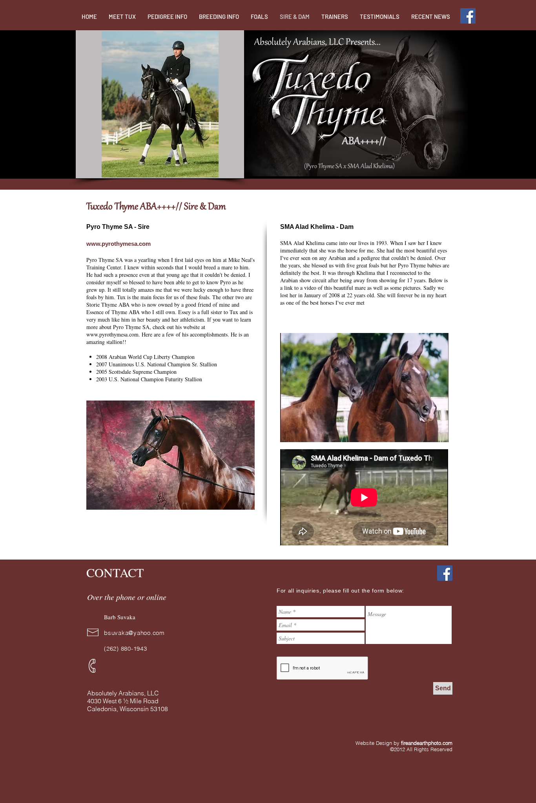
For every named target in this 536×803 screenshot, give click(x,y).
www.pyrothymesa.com (112, 334)
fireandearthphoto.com (426, 743)
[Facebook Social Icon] (468, 16)
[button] (160, 104)
